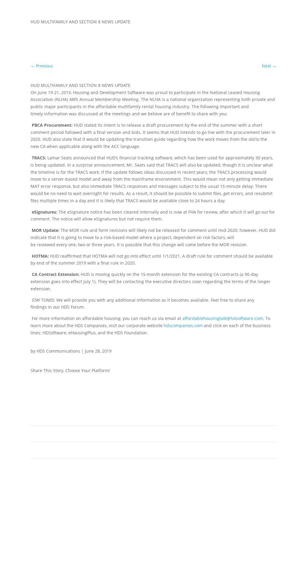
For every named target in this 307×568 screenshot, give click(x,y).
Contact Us (181, 435)
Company (57, 418)
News (175, 418)
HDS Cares (181, 451)
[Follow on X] (259, 372)
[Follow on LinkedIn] (271, 372)
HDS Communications (58, 351)
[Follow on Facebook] (247, 372)
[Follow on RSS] (227, 470)
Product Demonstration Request (85, 451)
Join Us (53, 435)
